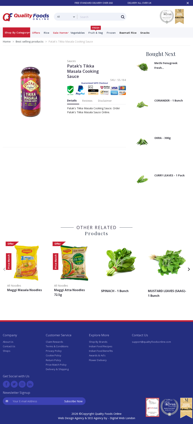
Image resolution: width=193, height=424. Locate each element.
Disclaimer (105, 100)
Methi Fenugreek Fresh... (166, 65)
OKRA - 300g (162, 138)
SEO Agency (95, 418)
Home (7, 41)
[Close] (187, 3)
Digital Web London (122, 418)
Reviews (87, 100)
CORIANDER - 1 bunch (168, 100)
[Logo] (27, 23)
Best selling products (29, 41)
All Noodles (14, 285)
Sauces (71, 61)
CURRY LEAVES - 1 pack (169, 175)
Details (72, 100)
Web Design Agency (71, 418)
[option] (26, 268)
